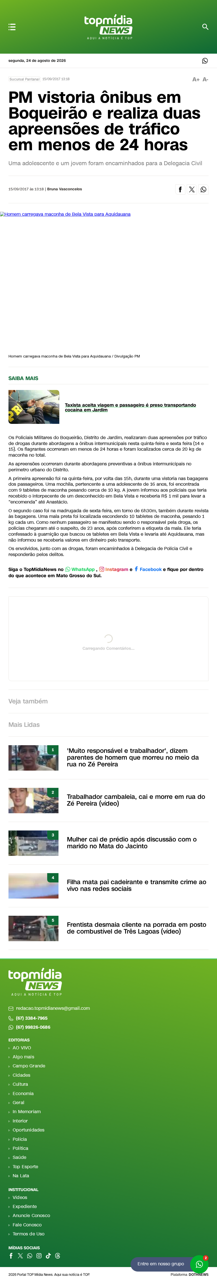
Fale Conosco (27, 1225)
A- (206, 79)
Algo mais (23, 1057)
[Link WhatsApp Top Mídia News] (29, 1256)
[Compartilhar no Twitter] (192, 189)
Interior (20, 1121)
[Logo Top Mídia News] (108, 28)
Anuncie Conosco (31, 1216)
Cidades (21, 1075)
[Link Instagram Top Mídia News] (39, 1256)
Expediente (25, 1207)
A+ (196, 79)
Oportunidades (29, 1130)
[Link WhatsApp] (205, 61)
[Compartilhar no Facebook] (180, 189)
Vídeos (20, 1198)
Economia (23, 1094)
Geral (18, 1103)
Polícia (20, 1140)
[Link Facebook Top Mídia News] (11, 1256)
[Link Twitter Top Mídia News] (20, 1256)
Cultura (20, 1084)
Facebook (151, 570)
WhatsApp (83, 570)
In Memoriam (27, 1112)
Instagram (116, 570)
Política (21, 1149)
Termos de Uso (29, 1234)
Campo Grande (29, 1066)
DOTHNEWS (199, 1274)
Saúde (19, 1158)
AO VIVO (22, 1048)
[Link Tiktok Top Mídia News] (48, 1256)
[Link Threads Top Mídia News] (57, 1256)
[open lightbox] (108, 281)
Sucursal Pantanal (25, 79)
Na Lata (21, 1176)
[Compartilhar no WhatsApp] (203, 189)
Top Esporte (25, 1167)
